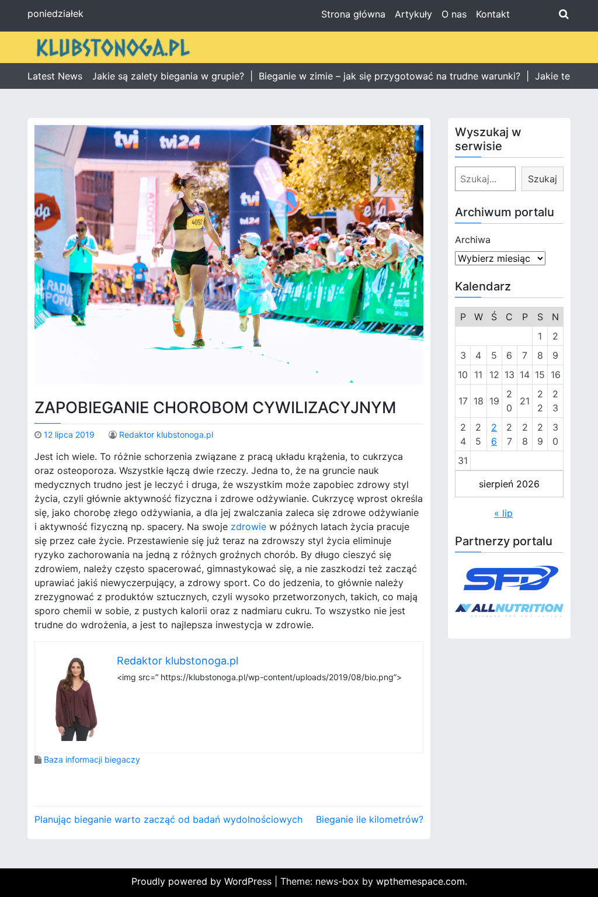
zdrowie (248, 526)
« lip (503, 513)
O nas (454, 14)
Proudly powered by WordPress (202, 881)
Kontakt (493, 14)
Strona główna (353, 14)
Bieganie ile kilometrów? (369, 819)
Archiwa (473, 239)
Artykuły (413, 14)
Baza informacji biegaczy (92, 759)
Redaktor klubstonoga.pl (166, 434)
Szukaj (542, 179)
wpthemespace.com (420, 881)
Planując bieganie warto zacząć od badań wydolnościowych (168, 819)
